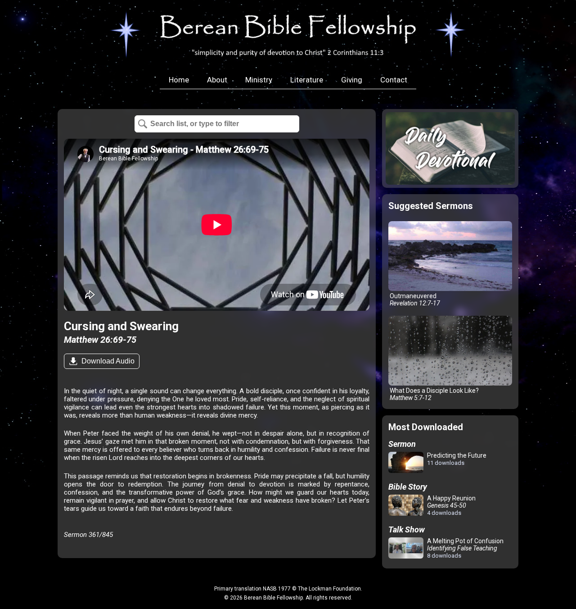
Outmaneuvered (414, 299)
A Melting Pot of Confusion (465, 548)
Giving (351, 79)
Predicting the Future (456, 459)
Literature (306, 79)
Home (179, 79)
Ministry (258, 79)
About (217, 79)
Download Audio (107, 361)
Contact (393, 79)
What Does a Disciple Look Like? (433, 394)
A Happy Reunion (451, 505)
